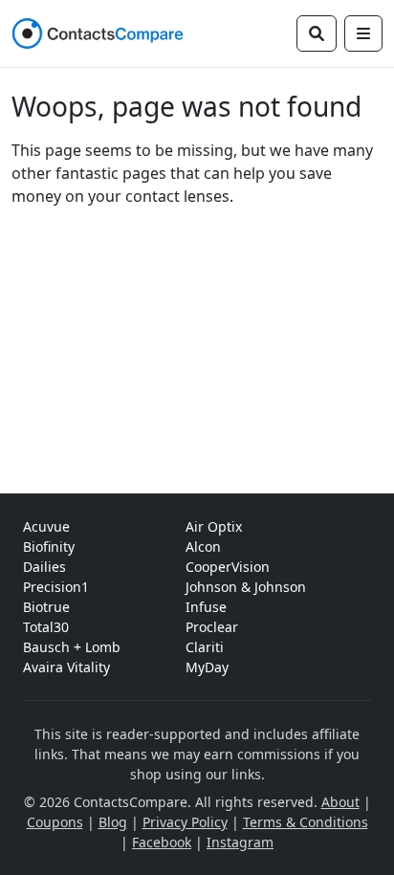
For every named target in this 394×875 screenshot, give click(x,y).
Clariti (205, 647)
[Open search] (316, 33)
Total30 (46, 627)
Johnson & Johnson (246, 587)
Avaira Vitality (66, 667)
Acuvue (46, 526)
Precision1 (56, 587)
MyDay (207, 667)
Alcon (203, 546)
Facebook (161, 842)
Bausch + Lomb (71, 647)
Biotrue (46, 607)
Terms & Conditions (305, 822)
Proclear (212, 627)
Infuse (206, 607)
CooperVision (228, 567)
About (340, 802)
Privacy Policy (185, 822)
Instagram (240, 842)
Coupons (55, 822)
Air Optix (214, 526)
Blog (112, 822)
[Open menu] (363, 33)
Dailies (44, 567)
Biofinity (49, 546)
